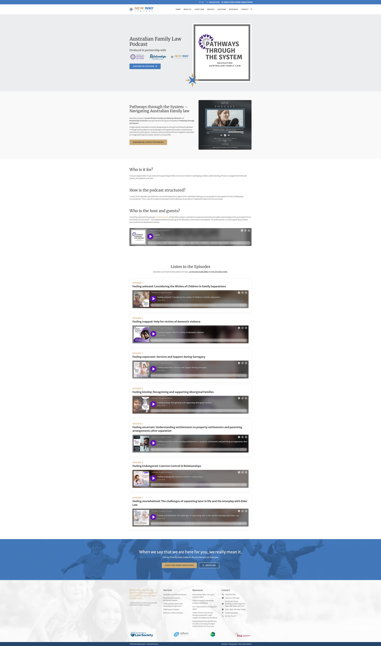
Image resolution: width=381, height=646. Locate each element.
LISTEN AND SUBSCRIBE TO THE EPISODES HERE (208, 272)
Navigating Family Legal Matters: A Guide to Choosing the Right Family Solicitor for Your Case (204, 623)
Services (210, 9)
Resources (233, 9)
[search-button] (251, 9)
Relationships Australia (138, 121)
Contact (244, 9)
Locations (221, 9)
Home (178, 9)
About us (187, 9)
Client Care (199, 9)
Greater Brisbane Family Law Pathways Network (162, 118)
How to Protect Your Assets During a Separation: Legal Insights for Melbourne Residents (204, 615)
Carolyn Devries (162, 217)
